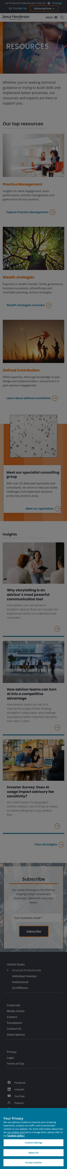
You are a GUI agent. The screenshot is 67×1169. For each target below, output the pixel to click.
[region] (33, 1138)
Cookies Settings (33, 1142)
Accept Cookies (33, 1162)
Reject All (33, 1152)
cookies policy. (16, 1135)
